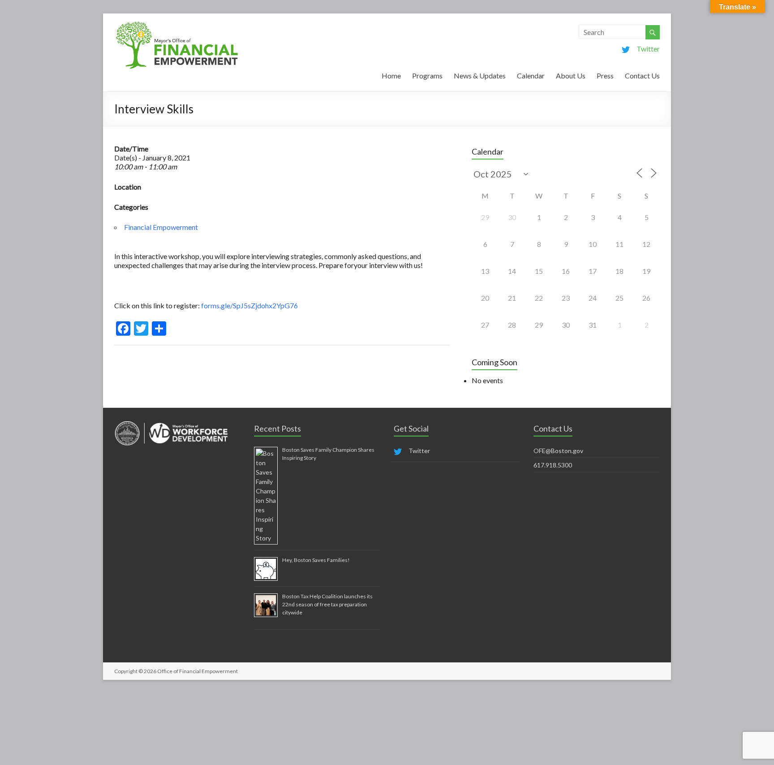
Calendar (531, 75)
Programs (427, 75)
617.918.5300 (552, 465)
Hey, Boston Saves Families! (316, 560)
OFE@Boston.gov (558, 450)
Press (605, 75)
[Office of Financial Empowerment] (177, 24)
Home (391, 75)
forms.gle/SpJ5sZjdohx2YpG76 (250, 305)
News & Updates (480, 75)
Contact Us (642, 75)
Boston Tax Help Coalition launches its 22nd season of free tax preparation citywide (327, 604)
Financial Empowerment (161, 227)
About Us (570, 75)
